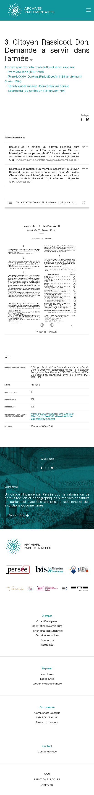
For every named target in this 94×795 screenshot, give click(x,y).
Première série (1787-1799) (26, 71)
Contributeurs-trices (47, 635)
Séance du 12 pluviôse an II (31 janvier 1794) (36, 90)
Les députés (47, 678)
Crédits (47, 785)
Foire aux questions (47, 722)
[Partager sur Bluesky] (87, 119)
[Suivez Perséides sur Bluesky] (52, 468)
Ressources (47, 640)
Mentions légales (47, 779)
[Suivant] (52, 325)
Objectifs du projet (47, 621)
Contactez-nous (47, 751)
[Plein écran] (84, 203)
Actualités (47, 644)
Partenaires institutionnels (47, 630)
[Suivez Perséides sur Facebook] (41, 468)
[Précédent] (42, 325)
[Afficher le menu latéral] (10, 203)
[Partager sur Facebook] (81, 119)
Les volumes (47, 674)
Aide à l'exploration (47, 717)
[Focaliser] (87, 146)
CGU (47, 773)
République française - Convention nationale (38, 86)
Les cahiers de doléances (47, 683)
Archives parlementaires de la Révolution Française (40, 67)
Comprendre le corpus (47, 712)
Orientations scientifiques (47, 625)
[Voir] (31, 58)
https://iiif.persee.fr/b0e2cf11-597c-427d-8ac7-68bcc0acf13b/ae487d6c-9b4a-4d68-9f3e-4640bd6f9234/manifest (53, 416)
